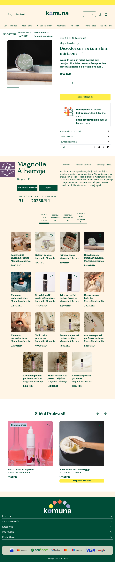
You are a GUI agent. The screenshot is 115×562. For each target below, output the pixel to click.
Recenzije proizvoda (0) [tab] (55, 218)
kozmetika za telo (24, 34)
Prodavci (20, 14)
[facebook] (95, 147)
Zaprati (48, 187)
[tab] (66, 164)
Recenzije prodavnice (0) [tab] (68, 218)
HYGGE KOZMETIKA (70, 472)
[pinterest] (104, 147)
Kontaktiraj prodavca (27, 187)
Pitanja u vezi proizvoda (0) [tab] (80, 218)
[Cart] (106, 14)
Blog (10, 14)
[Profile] (100, 14)
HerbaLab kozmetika (19, 472)
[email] (108, 147)
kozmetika (9, 34)
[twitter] (99, 147)
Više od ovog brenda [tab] (44, 217)
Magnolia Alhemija (69, 43)
